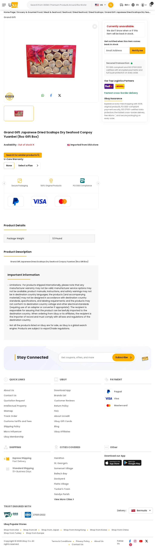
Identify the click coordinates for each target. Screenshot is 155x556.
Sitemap (8, 410)
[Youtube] (141, 541)
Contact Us (10, 395)
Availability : (10, 144)
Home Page (9, 12)
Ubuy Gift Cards (63, 421)
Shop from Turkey (12, 533)
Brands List (60, 395)
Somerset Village (63, 468)
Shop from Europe (35, 533)
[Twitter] (146, 541)
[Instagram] (135, 541)
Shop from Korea (98, 529)
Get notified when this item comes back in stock (122, 43)
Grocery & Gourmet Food (29, 12)
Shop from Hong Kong (75, 529)
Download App (62, 390)
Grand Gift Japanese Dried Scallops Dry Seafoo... (129, 12)
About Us (9, 390)
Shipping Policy (12, 426)
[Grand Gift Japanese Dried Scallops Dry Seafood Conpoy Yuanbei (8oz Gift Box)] (51, 60)
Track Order (10, 416)
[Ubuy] (13, 5)
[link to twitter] (59, 95)
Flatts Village (61, 483)
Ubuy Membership (14, 436)
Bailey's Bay (60, 473)
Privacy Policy (83, 541)
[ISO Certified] (34, 514)
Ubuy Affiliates (62, 431)
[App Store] (113, 463)
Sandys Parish (61, 494)
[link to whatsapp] (42, 95)
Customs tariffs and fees (18, 421)
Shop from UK (30, 529)
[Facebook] (130, 541)
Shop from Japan (50, 529)
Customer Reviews (64, 400)
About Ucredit (62, 416)
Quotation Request (14, 400)
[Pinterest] (130, 544)
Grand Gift (10, 17)
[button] (124, 5)
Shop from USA (11, 529)
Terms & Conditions (61, 541)
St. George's (61, 463)
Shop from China (120, 529)
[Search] (110, 5)
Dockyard (59, 478)
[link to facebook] (51, 95)
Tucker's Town (62, 489)
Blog (56, 426)
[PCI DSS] (11, 514)
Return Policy (61, 405)
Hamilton (59, 458)
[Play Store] (132, 463)
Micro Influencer (13, 431)
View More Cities (63, 499)
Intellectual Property (15, 405)
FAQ (56, 410)
